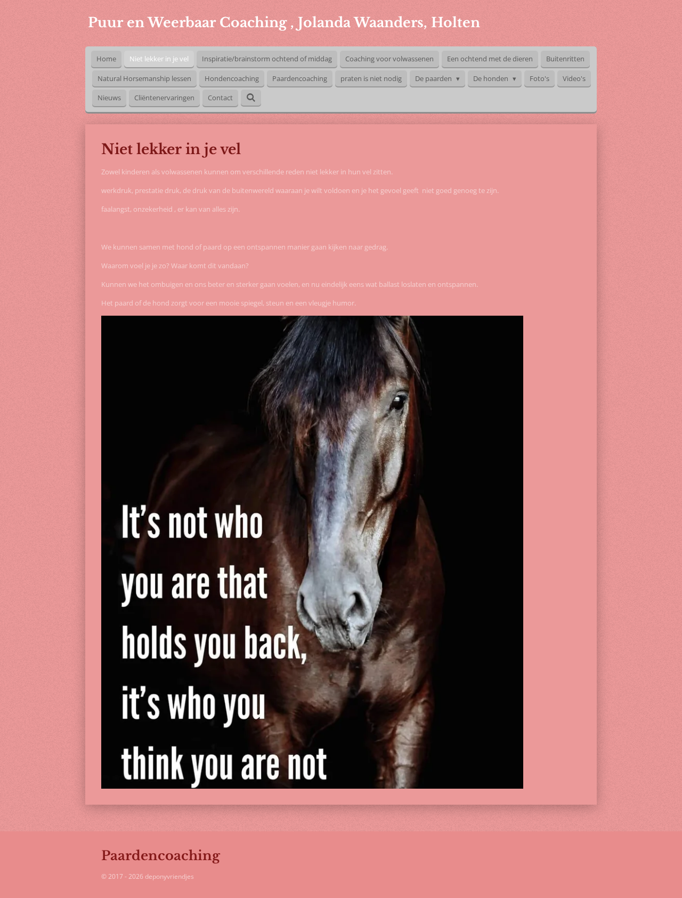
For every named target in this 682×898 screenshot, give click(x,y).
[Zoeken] (251, 98)
